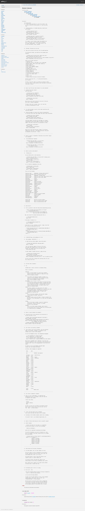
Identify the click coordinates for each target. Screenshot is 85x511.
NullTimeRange (3, 42)
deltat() (2, 58)
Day (2, 37)
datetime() (3, 55)
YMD (2, 50)
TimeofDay (3, 48)
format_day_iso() (4, 61)
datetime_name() (4, 56)
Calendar (34, 496)
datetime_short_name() (5, 57)
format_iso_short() (4, 64)
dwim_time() (3, 60)
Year (2, 51)
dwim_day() (3, 59)
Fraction (2, 38)
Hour (2, 39)
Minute (2, 40)
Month (2, 41)
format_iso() (3, 63)
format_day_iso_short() (5, 62)
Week (2, 49)
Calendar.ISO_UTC (52, 496)
